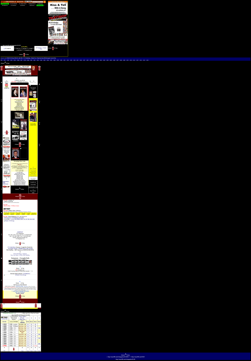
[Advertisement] (6, 109)
